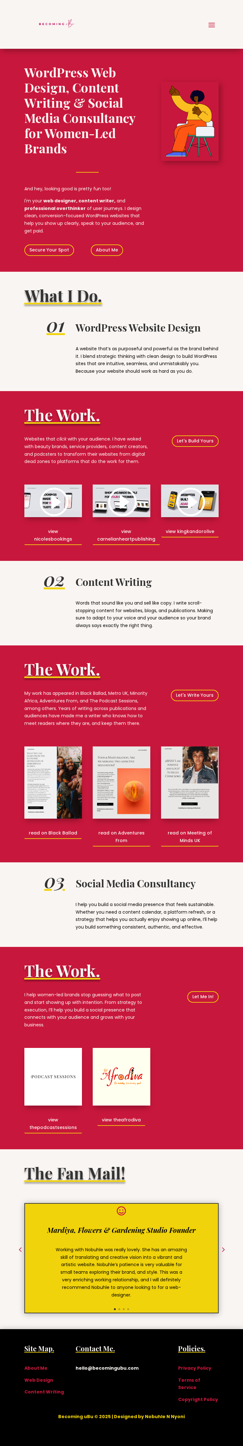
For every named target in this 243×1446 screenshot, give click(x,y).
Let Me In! (203, 996)
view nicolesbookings (53, 535)
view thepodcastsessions (53, 1124)
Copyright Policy (198, 1399)
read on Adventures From (121, 837)
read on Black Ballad (53, 833)
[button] (20, 1250)
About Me (107, 250)
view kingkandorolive (190, 531)
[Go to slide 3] (124, 1309)
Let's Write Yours (195, 695)
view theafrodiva (121, 1120)
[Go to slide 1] (115, 1309)
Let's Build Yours (195, 441)
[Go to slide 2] (119, 1309)
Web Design (38, 1380)
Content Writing (44, 1392)
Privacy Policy (194, 1368)
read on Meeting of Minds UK (190, 837)
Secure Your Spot (49, 250)
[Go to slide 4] (128, 1309)
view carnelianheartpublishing (126, 535)
